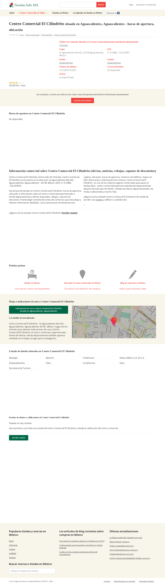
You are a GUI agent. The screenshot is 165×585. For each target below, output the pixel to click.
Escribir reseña (18, 437)
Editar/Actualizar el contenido (124, 581)
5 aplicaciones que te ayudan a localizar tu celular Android (81, 546)
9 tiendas (63, 45)
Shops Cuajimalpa (122, 546)
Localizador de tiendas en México (87, 13)
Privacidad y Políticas (146, 581)
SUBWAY (12, 553)
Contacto (107, 581)
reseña (99, 199)
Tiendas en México (60, 13)
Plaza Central (119, 542)
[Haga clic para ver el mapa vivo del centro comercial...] (114, 322)
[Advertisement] (30, 60)
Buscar (101, 4)
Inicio (11, 13)
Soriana (12, 557)
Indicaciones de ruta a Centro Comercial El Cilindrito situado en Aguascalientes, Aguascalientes (38, 309)
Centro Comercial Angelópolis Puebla (130, 558)
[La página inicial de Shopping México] (32, 5)
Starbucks (13, 545)
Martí (11, 541)
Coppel (12, 549)
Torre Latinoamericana (124, 550)
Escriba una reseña (82, 100)
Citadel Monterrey (122, 554)
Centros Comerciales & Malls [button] (32, 13)
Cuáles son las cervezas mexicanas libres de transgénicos (78, 553)
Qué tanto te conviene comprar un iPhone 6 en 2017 (81, 541)
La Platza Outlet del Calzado (126, 537)
